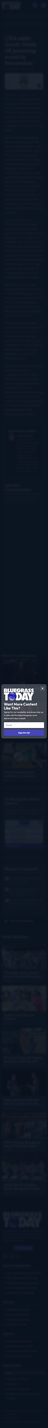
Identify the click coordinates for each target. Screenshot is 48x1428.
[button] (42, 688)
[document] (24, 714)
